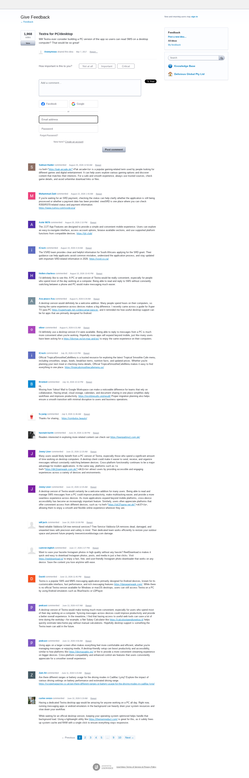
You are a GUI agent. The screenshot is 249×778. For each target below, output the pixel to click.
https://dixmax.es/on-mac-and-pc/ (81, 338)
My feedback (174, 45)
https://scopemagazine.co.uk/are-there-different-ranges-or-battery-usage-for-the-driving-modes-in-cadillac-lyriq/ (97, 683)
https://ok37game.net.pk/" (122, 504)
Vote (28, 43)
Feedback (174, 32)
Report (98, 165)
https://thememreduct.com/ (103, 719)
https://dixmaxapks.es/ (81, 651)
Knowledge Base (184, 66)
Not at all (89, 67)
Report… (94, 52)
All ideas (172, 41)
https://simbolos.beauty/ (74, 418)
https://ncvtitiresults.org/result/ (94, 396)
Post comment (114, 149)
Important (108, 67)
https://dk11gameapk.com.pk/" (61, 469)
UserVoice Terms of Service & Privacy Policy (136, 767)
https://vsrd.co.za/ (99, 258)
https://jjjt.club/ (84, 233)
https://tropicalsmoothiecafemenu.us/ (84, 367)
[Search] (222, 57)
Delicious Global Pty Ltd (189, 74)
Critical (128, 67)
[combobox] (194, 58)
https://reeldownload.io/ (51, 558)
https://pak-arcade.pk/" (61, 169)
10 (119, 737)
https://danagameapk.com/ (128, 584)
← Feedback (27, 22)
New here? (68, 142)
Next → (129, 737)
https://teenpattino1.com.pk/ (125, 437)
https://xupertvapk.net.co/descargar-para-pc (75, 310)
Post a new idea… (177, 37)
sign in (194, 16)
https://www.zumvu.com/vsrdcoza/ (57, 208)
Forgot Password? (49, 135)
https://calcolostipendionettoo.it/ (126, 619)
